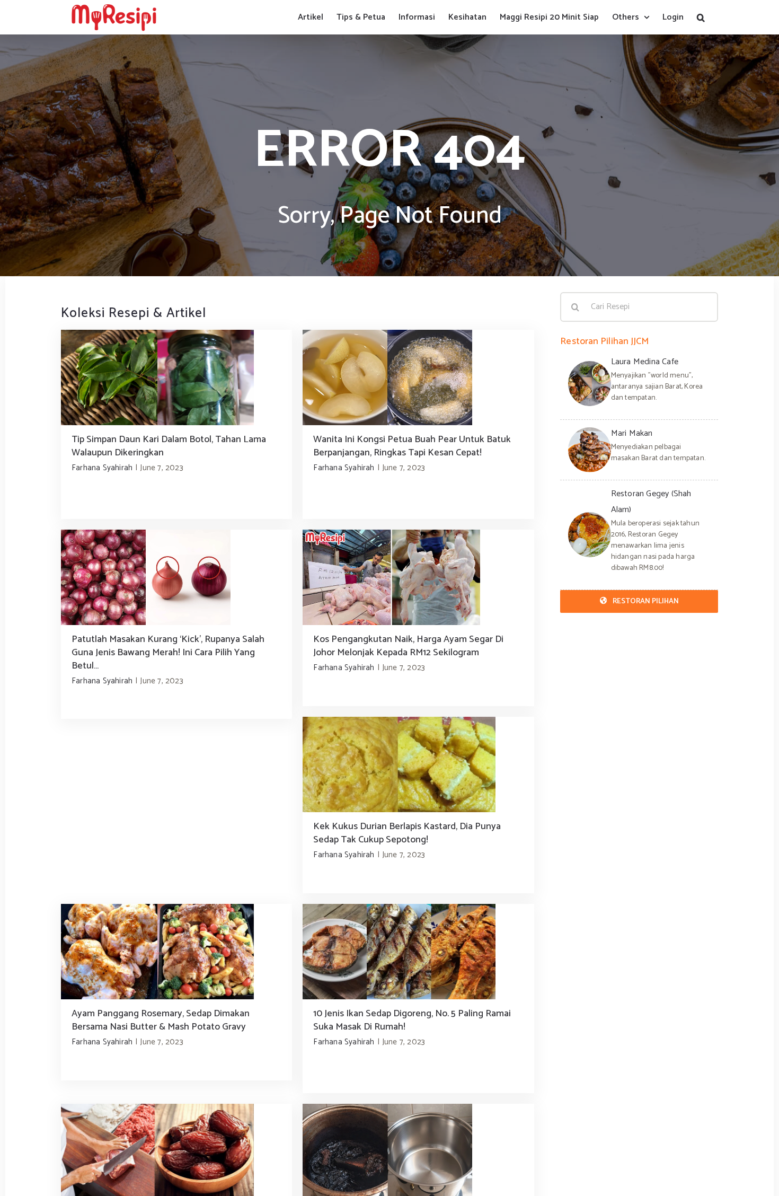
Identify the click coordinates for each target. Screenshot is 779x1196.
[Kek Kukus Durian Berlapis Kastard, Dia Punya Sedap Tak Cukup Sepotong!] (418, 764)
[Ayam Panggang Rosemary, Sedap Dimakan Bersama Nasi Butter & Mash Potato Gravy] (176, 951)
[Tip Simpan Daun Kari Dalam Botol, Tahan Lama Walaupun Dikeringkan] (176, 377)
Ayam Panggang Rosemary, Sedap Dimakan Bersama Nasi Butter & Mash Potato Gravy (161, 1020)
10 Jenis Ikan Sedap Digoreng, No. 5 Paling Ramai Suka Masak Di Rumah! (412, 1020)
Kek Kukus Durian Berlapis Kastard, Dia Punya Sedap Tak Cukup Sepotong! (407, 833)
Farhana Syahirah (102, 467)
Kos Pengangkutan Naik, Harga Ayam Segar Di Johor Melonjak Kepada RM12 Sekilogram (408, 646)
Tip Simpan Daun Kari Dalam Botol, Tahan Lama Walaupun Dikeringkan (169, 446)
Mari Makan (632, 433)
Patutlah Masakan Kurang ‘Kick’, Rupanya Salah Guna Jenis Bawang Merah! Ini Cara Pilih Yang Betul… (168, 652)
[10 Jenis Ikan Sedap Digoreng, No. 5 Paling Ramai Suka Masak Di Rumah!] (418, 951)
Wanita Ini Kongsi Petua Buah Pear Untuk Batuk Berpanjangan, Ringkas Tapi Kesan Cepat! (412, 446)
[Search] (701, 17)
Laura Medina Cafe (644, 362)
